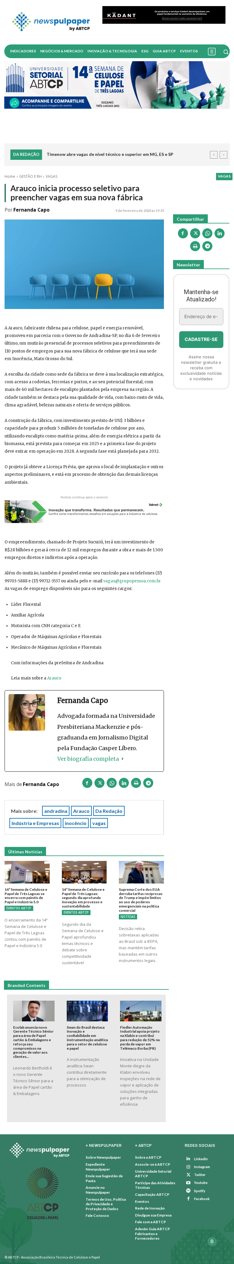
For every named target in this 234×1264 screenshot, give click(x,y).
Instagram (202, 1167)
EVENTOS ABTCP (18, 908)
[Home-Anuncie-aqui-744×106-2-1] (84, 511)
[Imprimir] (136, 784)
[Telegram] (148, 784)
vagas (99, 823)
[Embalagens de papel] (201, 427)
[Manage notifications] (212, 1241)
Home (10, 176)
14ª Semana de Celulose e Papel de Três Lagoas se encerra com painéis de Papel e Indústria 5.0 (26, 895)
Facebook (202, 1199)
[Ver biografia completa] (122, 758)
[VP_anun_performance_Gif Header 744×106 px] (163, 15)
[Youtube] (188, 1183)
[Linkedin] (124, 784)
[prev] (214, 155)
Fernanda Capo (31, 210)
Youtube (200, 1183)
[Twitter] (188, 1175)
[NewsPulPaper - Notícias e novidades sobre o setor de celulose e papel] (51, 22)
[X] (100, 784)
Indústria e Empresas (35, 823)
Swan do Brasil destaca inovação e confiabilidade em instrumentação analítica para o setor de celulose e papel (87, 1038)
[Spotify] (188, 1191)
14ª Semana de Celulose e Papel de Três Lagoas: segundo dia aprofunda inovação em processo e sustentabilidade (83, 897)
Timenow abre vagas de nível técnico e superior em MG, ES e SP (110, 154)
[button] (226, 51)
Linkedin (201, 1159)
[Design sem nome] (117, 85)
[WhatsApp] (112, 784)
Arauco (54, 678)
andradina (55, 811)
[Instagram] (188, 1167)
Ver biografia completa (88, 758)
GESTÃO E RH (30, 176)
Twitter (200, 1175)
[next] (223, 155)
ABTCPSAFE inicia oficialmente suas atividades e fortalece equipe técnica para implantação (126, 159)
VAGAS (51, 176)
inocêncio (76, 823)
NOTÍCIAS (128, 917)
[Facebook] (87, 784)
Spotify (199, 1191)
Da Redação (108, 811)
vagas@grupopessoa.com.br (132, 581)
